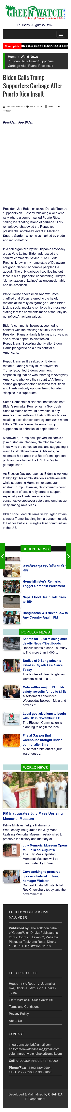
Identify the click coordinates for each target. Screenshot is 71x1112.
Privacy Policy (19, 1013)
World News (29, 56)
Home (12, 56)
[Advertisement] (35, 162)
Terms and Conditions (24, 1006)
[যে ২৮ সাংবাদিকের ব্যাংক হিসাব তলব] (2, 556)
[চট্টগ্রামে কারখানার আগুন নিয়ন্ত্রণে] (68, 556)
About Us (15, 1020)
